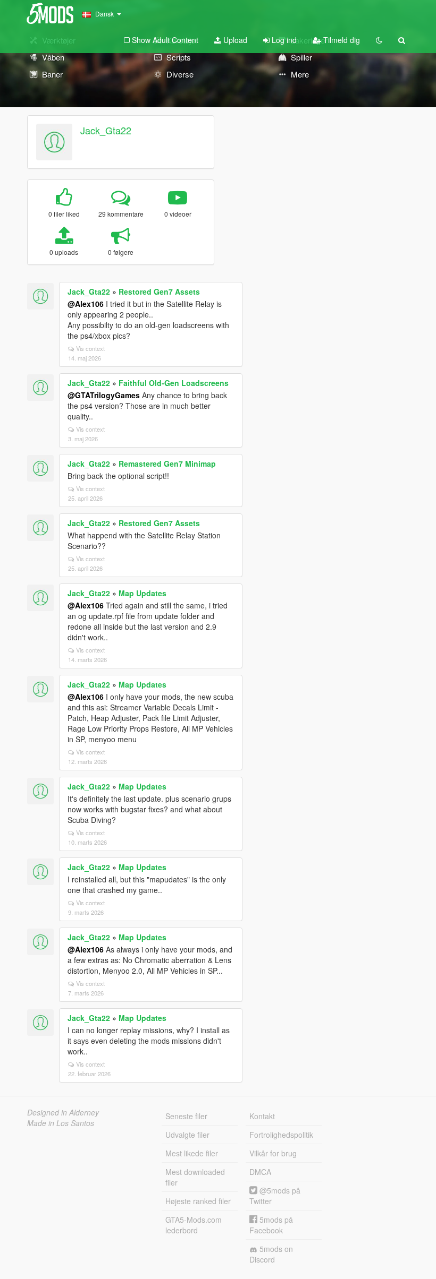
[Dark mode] (379, 40)
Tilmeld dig (340, 40)
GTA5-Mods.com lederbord (193, 1224)
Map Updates (142, 593)
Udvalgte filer (187, 1134)
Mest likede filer (191, 1153)
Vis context (90, 348)
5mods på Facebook (271, 1224)
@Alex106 (86, 303)
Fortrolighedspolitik (281, 1134)
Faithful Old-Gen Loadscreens (174, 382)
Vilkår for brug (273, 1153)
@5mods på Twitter (274, 1195)
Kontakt (262, 1116)
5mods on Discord (271, 1254)
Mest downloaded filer (195, 1177)
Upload (234, 40)
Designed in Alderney (63, 1112)
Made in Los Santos (60, 1123)
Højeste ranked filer (198, 1201)
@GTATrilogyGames (104, 395)
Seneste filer (186, 1116)
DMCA (260, 1171)
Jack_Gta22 (105, 130)
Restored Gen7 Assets (159, 291)
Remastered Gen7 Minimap (167, 463)
